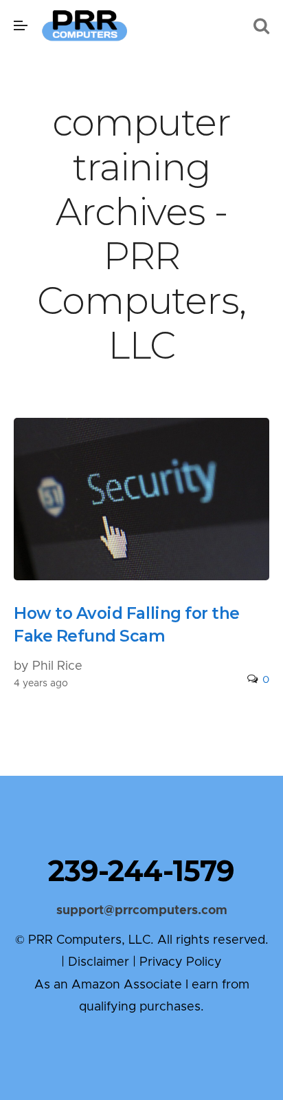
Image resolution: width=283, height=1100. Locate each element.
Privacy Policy (180, 962)
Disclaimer (98, 962)
